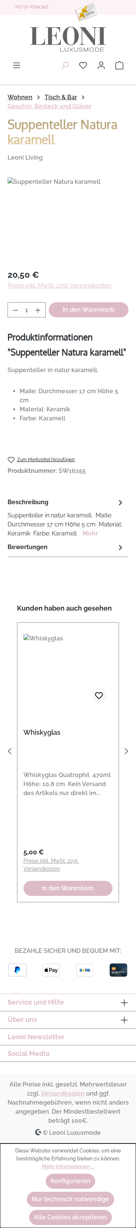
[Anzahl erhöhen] (38, 309)
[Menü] (17, 65)
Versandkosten (63, 1093)
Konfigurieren (70, 1181)
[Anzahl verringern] (15, 309)
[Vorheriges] (9, 752)
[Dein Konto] (101, 65)
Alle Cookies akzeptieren (70, 1217)
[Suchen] (65, 65)
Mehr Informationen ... (68, 1166)
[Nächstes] (126, 752)
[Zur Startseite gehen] (68, 39)
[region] (68, 219)
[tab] (66, 517)
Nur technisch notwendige (70, 1199)
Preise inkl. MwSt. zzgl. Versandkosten (59, 285)
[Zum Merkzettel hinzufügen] (99, 695)
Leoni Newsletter (36, 1037)
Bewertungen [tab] (28, 547)
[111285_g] (68, 219)
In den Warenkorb (88, 309)
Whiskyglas (41, 732)
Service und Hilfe (36, 1002)
